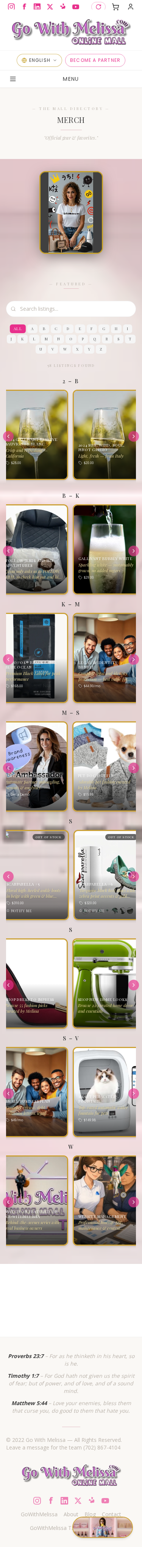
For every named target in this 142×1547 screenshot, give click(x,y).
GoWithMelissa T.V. (53, 1527)
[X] (50, 7)
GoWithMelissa (39, 1514)
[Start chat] (102, 1527)
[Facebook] (24, 7)
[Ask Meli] (116, 1483)
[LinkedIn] (37, 7)
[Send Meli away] (124, 1498)
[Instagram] (11, 7)
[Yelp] (63, 7)
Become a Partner (95, 60)
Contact (111, 1514)
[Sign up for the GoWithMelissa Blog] (71, 30)
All (18, 328)
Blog (90, 1514)
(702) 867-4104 (101, 1447)
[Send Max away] (24, 1503)
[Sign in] (130, 7)
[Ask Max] (18, 1485)
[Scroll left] (8, 436)
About (71, 1514)
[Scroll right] (133, 436)
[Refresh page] (98, 7)
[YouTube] (75, 7)
